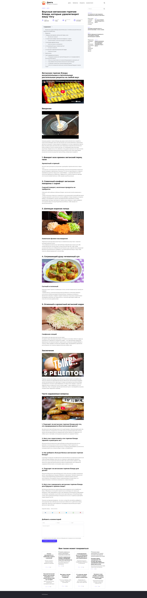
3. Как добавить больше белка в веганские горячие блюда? (61, 61)
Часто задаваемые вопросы (52, 55)
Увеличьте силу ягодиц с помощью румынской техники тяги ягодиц (98, 576)
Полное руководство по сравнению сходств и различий (48, 556)
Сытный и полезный (52, 47)
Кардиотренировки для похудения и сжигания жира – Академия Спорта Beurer (99, 43)
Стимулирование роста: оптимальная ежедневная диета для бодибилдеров (81, 556)
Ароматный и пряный (53, 36)
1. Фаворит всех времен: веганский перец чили (56, 35)
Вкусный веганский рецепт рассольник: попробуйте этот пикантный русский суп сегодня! (49, 576)
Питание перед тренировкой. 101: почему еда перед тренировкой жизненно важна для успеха (97, 561)
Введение (47, 33)
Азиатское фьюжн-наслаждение (55, 44)
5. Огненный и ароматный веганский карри (56, 49)
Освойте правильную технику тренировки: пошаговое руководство (65, 558)
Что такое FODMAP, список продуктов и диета (99, 21)
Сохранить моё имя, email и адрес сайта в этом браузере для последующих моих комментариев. (62, 538)
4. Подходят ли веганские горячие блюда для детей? (60, 63)
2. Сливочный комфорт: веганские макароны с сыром (58, 38)
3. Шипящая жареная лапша (52, 42)
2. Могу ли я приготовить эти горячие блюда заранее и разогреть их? (63, 60)
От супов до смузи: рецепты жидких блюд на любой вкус (81, 576)
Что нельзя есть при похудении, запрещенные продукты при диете (96, 15)
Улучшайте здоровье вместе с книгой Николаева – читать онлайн (96, 29)
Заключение (48, 53)
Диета (50, 2)
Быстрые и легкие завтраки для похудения (65, 576)
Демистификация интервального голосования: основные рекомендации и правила (95, 35)
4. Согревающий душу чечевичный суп (54, 46)
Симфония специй (52, 51)
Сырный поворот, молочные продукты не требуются (60, 40)
